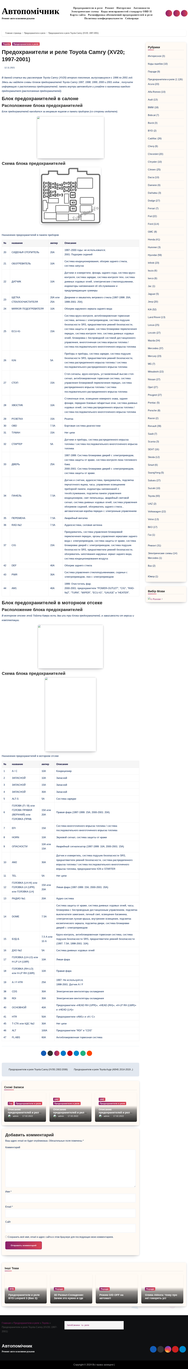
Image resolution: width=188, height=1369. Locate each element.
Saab (151, 434)
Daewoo (152, 185)
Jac (150, 286)
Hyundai (152, 255)
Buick (151, 123)
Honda (151, 239)
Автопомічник (30, 11)
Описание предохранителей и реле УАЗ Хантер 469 (69, 1112)
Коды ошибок (155, 64)
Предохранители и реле (88, 7)
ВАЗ (150, 527)
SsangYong (154, 472)
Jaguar (151, 294)
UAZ (56, 1099)
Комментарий (12, 1147)
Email (9, 1207)
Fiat (150, 216)
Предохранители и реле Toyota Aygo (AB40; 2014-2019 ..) (103, 1069)
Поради (152, 71)
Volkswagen (154, 511)
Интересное (123, 7)
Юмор (151, 576)
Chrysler (152, 162)
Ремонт (109, 7)
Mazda (151, 340)
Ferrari (151, 208)
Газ (10, 1103)
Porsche (152, 410)
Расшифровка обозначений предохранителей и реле (120, 14)
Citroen (152, 169)
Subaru (152, 480)
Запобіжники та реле (78, 1325)
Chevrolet (153, 154)
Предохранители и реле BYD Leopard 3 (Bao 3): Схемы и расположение (24, 1298)
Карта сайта (78, 14)
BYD (150, 130)
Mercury (152, 356)
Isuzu (151, 270)
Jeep (150, 301)
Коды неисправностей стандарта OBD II (126, 11)
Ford (150, 224)
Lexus (151, 325)
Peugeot (152, 395)
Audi (150, 99)
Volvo (151, 519)
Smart (151, 465)
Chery (151, 146)
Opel (150, 387)
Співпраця (132, 18)
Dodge (151, 200)
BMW (151, 107)
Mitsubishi (153, 371)
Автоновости (141, 7)
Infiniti (151, 263)
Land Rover (154, 317)
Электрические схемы (85, 11)
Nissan (151, 379)
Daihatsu (153, 193)
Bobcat (151, 115)
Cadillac (152, 138)
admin (16, 1116)
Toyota (6, 44)
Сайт (8, 1222)
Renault (152, 426)
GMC (150, 232)
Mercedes (153, 348)
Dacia (151, 177)
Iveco (151, 278)
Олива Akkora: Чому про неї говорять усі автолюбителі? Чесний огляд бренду (161, 1299)
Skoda (151, 457)
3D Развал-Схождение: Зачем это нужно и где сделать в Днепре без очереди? (69, 1299)
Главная (6, 1323)
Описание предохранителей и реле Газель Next (24, 1112)
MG (150, 364)
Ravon (151, 418)
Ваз (150, 566)
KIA (150, 309)
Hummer (152, 247)
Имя (8, 1191)
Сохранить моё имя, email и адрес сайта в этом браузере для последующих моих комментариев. (61, 1237)
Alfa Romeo (154, 92)
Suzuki (151, 488)
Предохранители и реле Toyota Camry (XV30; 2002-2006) (38, 1069)
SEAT (151, 449)
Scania (151, 441)
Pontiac (152, 402)
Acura (151, 84)
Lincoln (152, 333)
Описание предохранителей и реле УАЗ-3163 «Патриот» (115, 1112)
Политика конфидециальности (103, 18)
